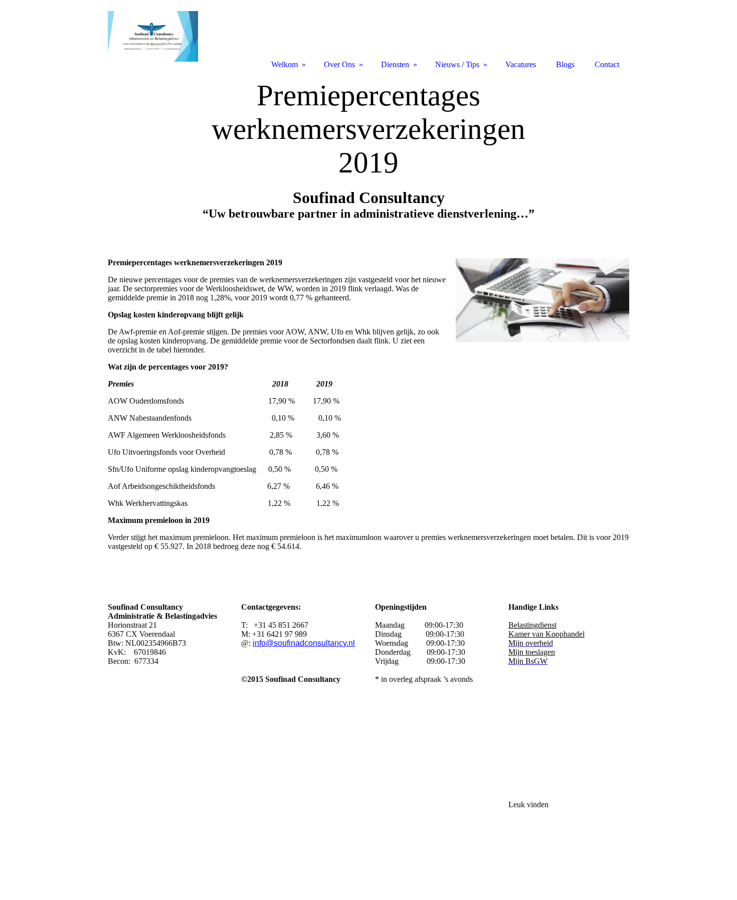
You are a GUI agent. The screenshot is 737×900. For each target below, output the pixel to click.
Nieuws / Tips (457, 64)
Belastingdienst (532, 625)
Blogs (565, 64)
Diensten (395, 64)
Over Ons (339, 64)
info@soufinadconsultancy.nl (304, 643)
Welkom (284, 64)
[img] (368, 154)
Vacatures (520, 64)
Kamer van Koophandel (546, 634)
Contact (607, 64)
